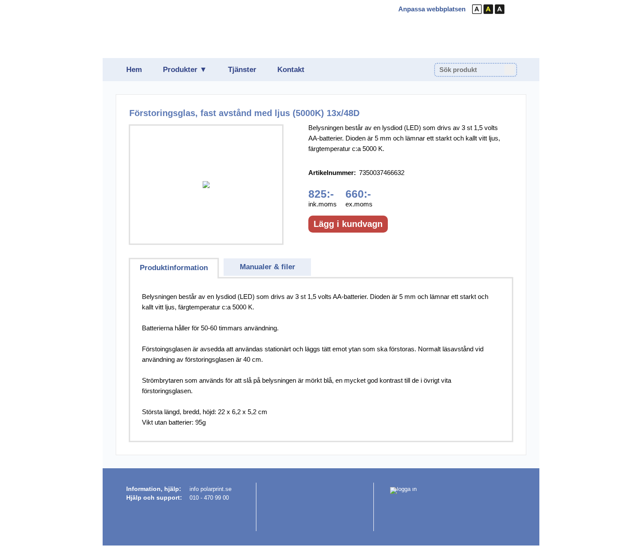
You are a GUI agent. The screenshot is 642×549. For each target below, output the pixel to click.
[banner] (179, 29)
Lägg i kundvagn (348, 224)
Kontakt (290, 69)
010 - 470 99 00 (209, 497)
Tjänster (242, 69)
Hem (134, 69)
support (168, 497)
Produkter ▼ (185, 69)
